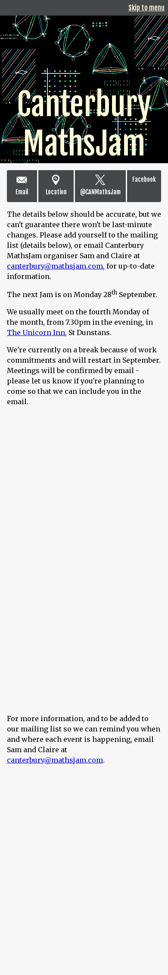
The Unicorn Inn (36, 332)
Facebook (144, 179)
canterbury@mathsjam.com (55, 266)
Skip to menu (146, 7)
